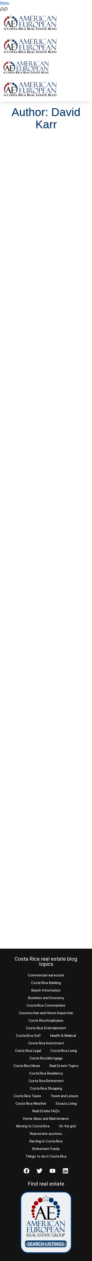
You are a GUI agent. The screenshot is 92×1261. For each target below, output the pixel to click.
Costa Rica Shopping (46, 1088)
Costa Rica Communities (46, 1005)
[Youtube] (53, 1171)
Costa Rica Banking (46, 983)
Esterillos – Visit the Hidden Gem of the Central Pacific (43, 470)
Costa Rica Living (63, 1051)
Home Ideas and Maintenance (46, 1118)
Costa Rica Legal (28, 1051)
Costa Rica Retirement (46, 1081)
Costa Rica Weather (31, 1103)
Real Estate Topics (64, 1066)
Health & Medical (63, 1036)
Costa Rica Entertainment (46, 1028)
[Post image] (46, 162)
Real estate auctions (46, 1134)
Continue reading (29, 254)
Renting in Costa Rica (46, 1141)
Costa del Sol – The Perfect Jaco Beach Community (43, 737)
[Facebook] (27, 1171)
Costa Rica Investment (46, 1043)
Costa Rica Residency (46, 1073)
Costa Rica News (26, 1066)
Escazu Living (66, 1103)
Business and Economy (46, 998)
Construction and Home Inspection (46, 1013)
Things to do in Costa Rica (46, 1156)
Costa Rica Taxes (27, 1096)
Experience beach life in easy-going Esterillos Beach (46, 336)
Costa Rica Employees (46, 1020)
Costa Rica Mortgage (45, 1058)
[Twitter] (40, 1171)
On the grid (67, 1126)
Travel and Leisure (64, 1096)
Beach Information (45, 990)
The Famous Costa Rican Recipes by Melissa (39, 201)
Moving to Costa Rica (33, 1126)
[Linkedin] (65, 1171)
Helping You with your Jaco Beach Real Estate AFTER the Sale (45, 874)
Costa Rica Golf (28, 1036)
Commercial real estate (46, 975)
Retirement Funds (46, 1149)
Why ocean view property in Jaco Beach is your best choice (43, 599)
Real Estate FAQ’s (45, 1111)
